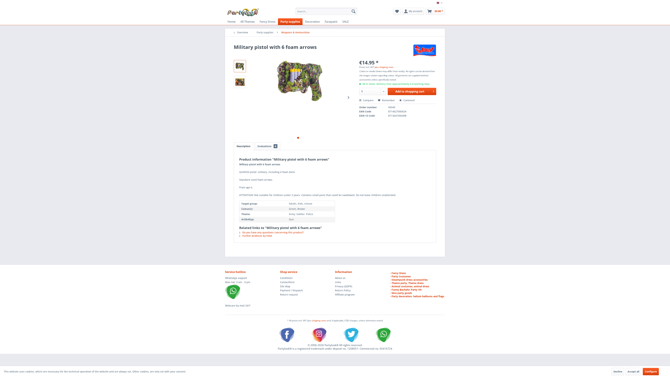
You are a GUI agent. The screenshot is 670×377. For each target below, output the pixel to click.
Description (243, 146)
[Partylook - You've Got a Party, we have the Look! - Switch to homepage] (243, 12)
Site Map (285, 286)
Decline (617, 371)
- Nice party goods (401, 293)
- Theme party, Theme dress (407, 283)
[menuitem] (326, 11)
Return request (289, 294)
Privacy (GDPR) (343, 286)
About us (340, 278)
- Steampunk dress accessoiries (409, 279)
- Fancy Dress (398, 273)
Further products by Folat (257, 235)
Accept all (633, 371)
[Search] (353, 11)
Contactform (287, 282)
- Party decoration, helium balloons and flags (417, 296)
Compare (368, 100)
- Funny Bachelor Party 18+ (406, 289)
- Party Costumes (400, 276)
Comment (409, 100)
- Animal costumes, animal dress (409, 286)
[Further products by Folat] (424, 50)
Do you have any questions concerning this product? (273, 232)
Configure (651, 371)
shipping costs (319, 320)
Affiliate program (345, 294)
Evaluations (267, 146)
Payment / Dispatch (291, 290)
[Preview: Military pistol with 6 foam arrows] (240, 66)
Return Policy (343, 290)
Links (338, 282)
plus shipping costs (384, 67)
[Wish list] (397, 11)
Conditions (286, 278)
